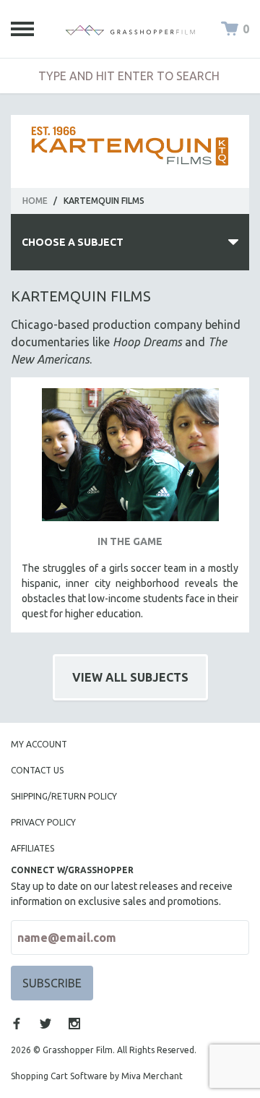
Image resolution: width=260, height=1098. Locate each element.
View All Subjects (130, 677)
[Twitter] (45, 1023)
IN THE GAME (130, 541)
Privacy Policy (43, 822)
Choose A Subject (73, 242)
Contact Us (37, 770)
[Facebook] (16, 1023)
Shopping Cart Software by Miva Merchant (97, 1076)
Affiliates (32, 848)
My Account (39, 744)
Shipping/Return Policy (64, 796)
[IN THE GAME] (130, 460)
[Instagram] (74, 1023)
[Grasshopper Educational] (130, 29)
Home (35, 200)
